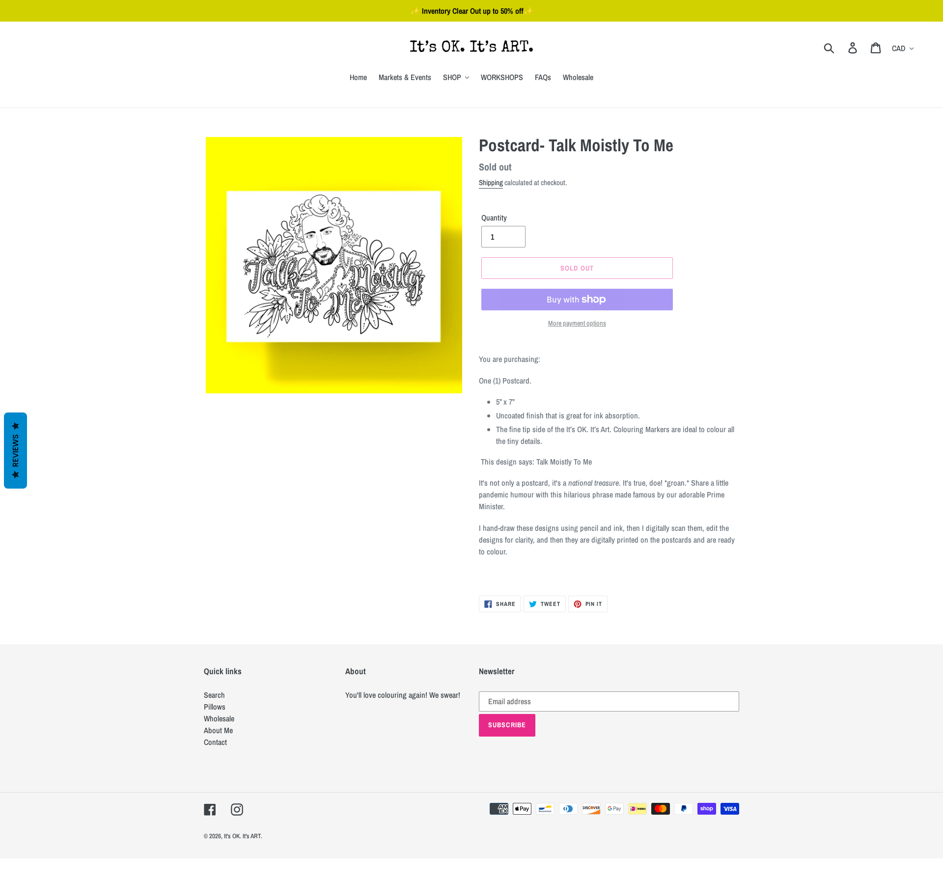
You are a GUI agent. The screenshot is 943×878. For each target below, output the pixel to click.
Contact (215, 742)
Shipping (491, 182)
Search (214, 694)
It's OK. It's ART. (243, 836)
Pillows (214, 706)
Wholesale (219, 718)
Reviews (15, 450)
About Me (218, 730)
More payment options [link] (577, 323)
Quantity (494, 217)
